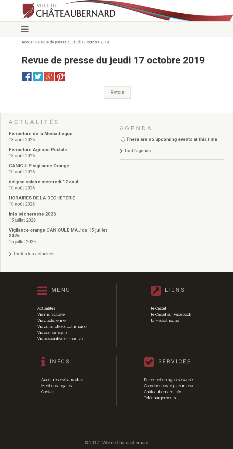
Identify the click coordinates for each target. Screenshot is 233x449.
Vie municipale (51, 314)
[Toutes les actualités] (61, 248)
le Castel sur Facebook (171, 314)
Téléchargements (160, 398)
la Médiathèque (165, 320)
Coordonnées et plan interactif (171, 385)
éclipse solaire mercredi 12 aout (44, 182)
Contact (48, 391)
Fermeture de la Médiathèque (41, 133)
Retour (117, 92)
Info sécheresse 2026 (32, 214)
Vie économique (52, 332)
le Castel (158, 308)
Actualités (46, 308)
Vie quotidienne (51, 320)
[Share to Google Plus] (49, 76)
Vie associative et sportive (60, 338)
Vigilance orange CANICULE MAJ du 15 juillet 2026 (58, 232)
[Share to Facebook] (27, 76)
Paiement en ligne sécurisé (168, 379)
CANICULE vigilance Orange (39, 165)
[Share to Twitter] (38, 76)
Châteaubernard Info (162, 391)
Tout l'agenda (137, 150)
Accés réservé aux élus (62, 379)
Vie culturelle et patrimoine (61, 326)
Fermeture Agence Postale (38, 149)
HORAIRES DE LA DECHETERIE (42, 198)
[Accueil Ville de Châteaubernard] (73, 10)
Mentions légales (56, 385)
